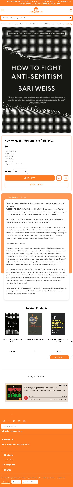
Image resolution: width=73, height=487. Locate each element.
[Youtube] (14, 421)
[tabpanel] (12, 336)
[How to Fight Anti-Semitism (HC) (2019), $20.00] (12, 324)
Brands (7, 469)
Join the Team (9, 460)
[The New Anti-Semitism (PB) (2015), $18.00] (35, 324)
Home (3, 24)
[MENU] (2, 10)
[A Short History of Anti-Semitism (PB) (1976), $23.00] (58, 324)
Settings (6, 482)
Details (24, 197)
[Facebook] (8, 421)
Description (13, 197)
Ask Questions (36, 185)
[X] (19, 421)
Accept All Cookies (29, 482)
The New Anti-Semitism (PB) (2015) (35, 339)
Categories (9, 464)
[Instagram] (3, 421)
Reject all (16, 482)
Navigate (8, 455)
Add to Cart (29, 178)
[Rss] (24, 421)
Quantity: (8, 171)
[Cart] (71, 10)
